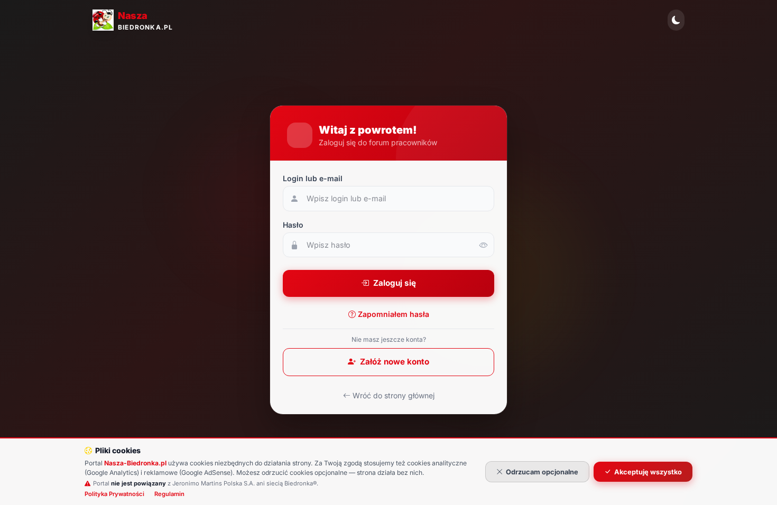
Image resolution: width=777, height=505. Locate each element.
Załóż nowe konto (394, 362)
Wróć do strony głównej (393, 395)
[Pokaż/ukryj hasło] (483, 245)
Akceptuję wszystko (648, 472)
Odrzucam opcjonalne (542, 472)
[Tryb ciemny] (676, 20)
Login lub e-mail (313, 178)
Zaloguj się (394, 283)
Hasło (293, 224)
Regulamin (169, 494)
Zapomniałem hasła (393, 314)
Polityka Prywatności (114, 494)
